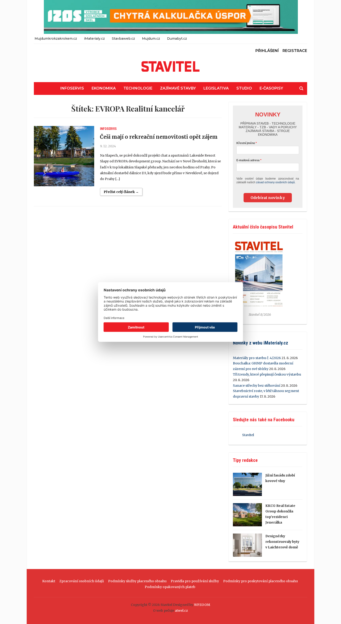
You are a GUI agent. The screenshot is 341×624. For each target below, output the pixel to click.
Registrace (295, 50)
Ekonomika (104, 88)
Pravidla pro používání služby (195, 581)
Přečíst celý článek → (121, 192)
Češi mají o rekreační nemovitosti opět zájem (159, 137)
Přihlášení (267, 50)
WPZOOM (202, 605)
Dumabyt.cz (177, 38)
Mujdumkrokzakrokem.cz (56, 38)
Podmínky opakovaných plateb (170, 587)
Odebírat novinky (268, 197)
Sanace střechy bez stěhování (256, 385)
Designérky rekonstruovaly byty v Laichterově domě (282, 541)
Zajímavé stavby (178, 88)
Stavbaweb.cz (123, 38)
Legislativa (216, 88)
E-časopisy (271, 88)
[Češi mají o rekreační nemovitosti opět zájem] (64, 156)
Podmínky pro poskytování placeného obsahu (260, 581)
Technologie (137, 88)
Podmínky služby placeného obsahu (137, 581)
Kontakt (48, 581)
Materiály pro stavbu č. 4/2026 (257, 358)
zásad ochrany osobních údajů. (276, 182)
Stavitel (248, 435)
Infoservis (72, 88)
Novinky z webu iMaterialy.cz (260, 343)
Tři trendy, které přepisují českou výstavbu (267, 374)
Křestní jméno (245, 143)
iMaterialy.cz (94, 38)
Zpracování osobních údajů (81, 581)
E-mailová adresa (248, 160)
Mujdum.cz (151, 38)
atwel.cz (181, 610)
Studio (244, 88)
